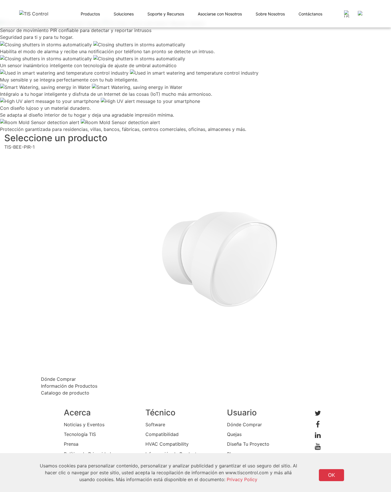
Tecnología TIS (80, 434)
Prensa (71, 444)
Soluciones (124, 13)
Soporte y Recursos (165, 13)
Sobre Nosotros (270, 13)
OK (331, 475)
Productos (90, 13)
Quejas (234, 434)
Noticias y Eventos (84, 424)
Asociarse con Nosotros (220, 13)
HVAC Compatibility (167, 444)
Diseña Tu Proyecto (248, 444)
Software (155, 424)
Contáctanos (310, 13)
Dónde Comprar (244, 424)
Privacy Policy (242, 479)
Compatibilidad (162, 434)
